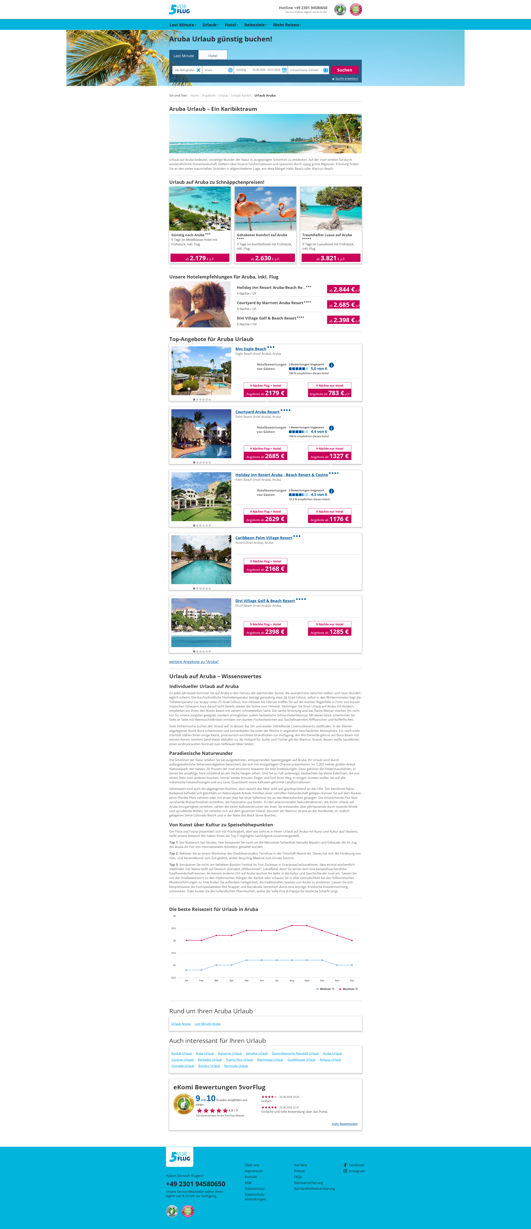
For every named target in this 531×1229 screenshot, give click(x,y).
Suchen (344, 70)
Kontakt (251, 1177)
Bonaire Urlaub (209, 1066)
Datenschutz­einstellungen (255, 1196)
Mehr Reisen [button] (286, 25)
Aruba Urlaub (332, 1053)
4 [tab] (203, 400)
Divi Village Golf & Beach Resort (265, 600)
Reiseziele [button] (254, 25)
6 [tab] (210, 400)
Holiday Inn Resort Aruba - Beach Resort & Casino (281, 474)
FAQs (298, 1177)
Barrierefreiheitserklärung (309, 1188)
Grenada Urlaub (182, 1066)
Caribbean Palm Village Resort (263, 537)
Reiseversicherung (308, 1183)
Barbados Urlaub (210, 1059)
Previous (176, 370)
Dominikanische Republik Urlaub (295, 1053)
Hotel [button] (230, 25)
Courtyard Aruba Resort (258, 411)
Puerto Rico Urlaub (239, 1059)
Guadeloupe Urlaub (301, 1059)
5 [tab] (207, 400)
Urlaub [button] (209, 25)
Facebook (356, 1165)
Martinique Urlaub (270, 1059)
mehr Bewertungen (345, 1124)
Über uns (252, 1165)
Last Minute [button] (181, 25)
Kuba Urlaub (205, 1053)
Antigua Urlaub (330, 1059)
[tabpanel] (201, 370)
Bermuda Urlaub (236, 1066)
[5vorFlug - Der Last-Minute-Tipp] (179, 10)
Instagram (357, 1171)
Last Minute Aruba (207, 1024)
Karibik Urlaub (181, 1053)
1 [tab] (194, 400)
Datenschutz (255, 1188)
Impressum (254, 1171)
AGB (248, 1183)
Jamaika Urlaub (257, 1053)
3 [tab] (200, 400)
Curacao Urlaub (182, 1059)
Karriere (300, 1165)
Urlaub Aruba (180, 1024)
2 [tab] (197, 400)
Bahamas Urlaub (230, 1053)
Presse (299, 1171)
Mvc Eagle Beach (250, 348)
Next (226, 370)
